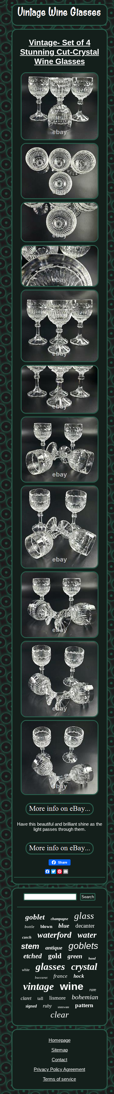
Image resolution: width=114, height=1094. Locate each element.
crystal (84, 966)
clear (59, 1014)
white (25, 970)
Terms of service (59, 1079)
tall (40, 998)
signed (31, 1006)
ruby (47, 1005)
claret (26, 998)
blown (46, 926)
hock (79, 976)
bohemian (85, 997)
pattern (84, 1005)
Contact (59, 1059)
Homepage (60, 1040)
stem (30, 946)
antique (53, 948)
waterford (54, 934)
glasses (50, 966)
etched (32, 956)
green (74, 956)
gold (54, 956)
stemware (63, 1007)
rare (92, 989)
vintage (38, 986)
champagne (59, 919)
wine (71, 986)
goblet (35, 917)
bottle (29, 926)
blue (63, 925)
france (60, 976)
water (87, 934)
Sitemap (59, 1049)
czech (26, 937)
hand (92, 958)
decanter (85, 925)
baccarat (41, 977)
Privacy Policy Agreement (59, 1069)
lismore (57, 998)
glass (84, 915)
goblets (83, 946)
